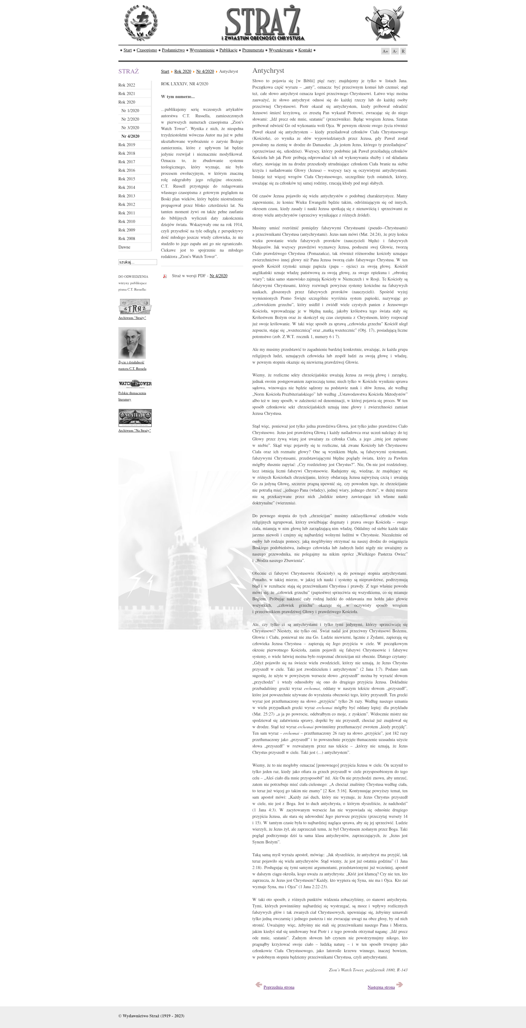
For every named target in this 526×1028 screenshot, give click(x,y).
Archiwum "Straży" (132, 317)
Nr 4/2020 (205, 71)
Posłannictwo (173, 50)
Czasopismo (147, 50)
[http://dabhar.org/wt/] (135, 388)
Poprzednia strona (279, 987)
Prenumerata (253, 50)
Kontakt (305, 50)
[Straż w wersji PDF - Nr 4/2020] (166, 275)
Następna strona (381, 987)
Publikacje (228, 50)
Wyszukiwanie (281, 50)
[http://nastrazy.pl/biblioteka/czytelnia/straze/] (135, 313)
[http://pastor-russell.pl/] (132, 357)
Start (128, 50)
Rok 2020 (182, 71)
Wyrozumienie (202, 50)
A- (395, 51)
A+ (385, 51)
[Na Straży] (135, 425)
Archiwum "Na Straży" (134, 430)
